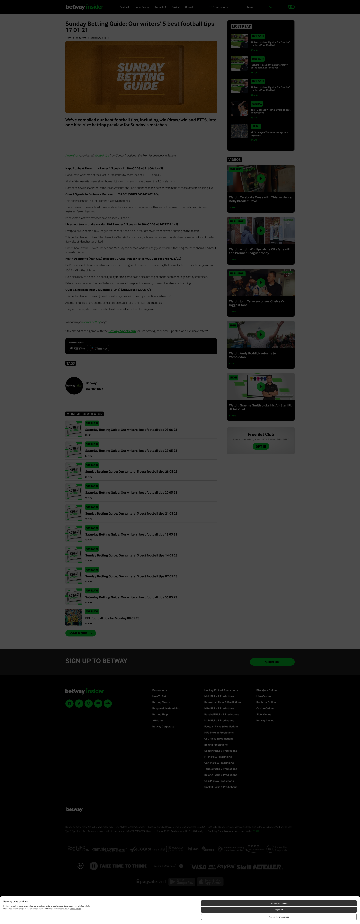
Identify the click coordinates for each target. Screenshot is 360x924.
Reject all (279, 910)
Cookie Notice (75, 909)
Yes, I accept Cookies (279, 903)
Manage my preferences (279, 917)
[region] (180, 910)
